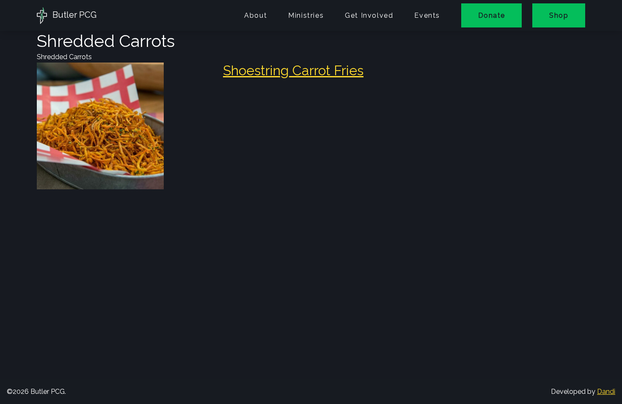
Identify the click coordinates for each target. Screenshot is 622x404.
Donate (491, 15)
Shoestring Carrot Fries (293, 70)
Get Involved (369, 15)
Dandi (606, 392)
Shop (558, 15)
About (255, 15)
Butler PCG (73, 15)
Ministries (306, 15)
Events (427, 15)
